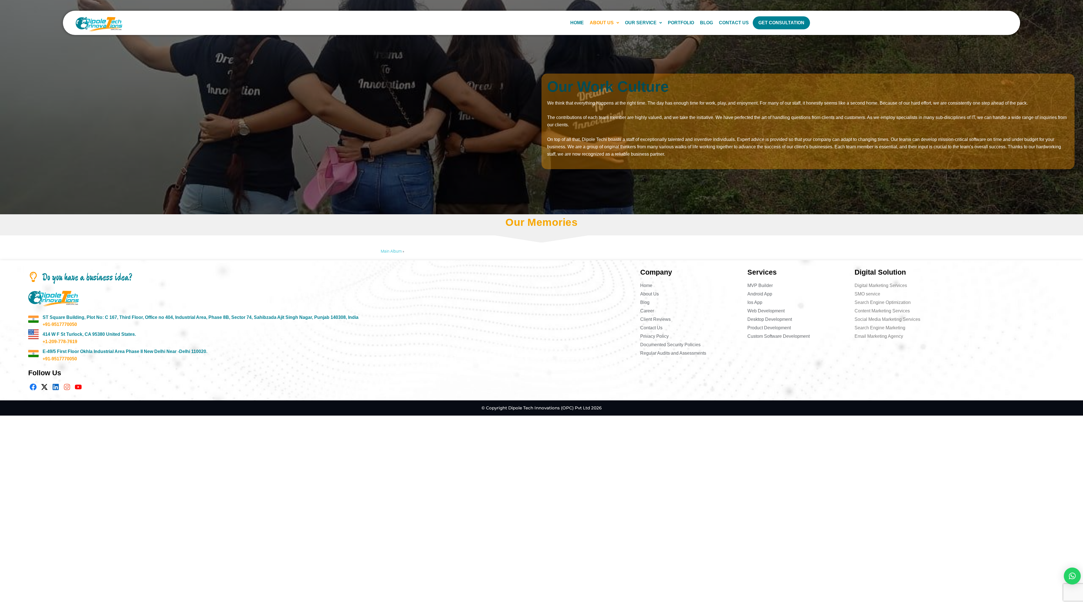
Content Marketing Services (882, 310)
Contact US (734, 22)
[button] (604, 22)
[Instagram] (67, 387)
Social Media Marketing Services (887, 319)
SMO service (867, 294)
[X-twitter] (44, 387)
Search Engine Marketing (880, 327)
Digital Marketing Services (881, 285)
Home (577, 22)
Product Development (769, 327)
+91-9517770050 (60, 324)
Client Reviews (655, 319)
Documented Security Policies (670, 344)
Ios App (754, 302)
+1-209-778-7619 (60, 341)
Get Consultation (781, 22)
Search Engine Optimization (883, 302)
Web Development (766, 310)
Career (647, 310)
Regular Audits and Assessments (673, 353)
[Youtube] (78, 387)
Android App (759, 294)
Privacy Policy (654, 336)
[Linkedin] (56, 387)
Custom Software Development (778, 336)
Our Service (641, 22)
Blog (706, 22)
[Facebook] (33, 387)
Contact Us (651, 327)
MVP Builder (760, 285)
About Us (602, 22)
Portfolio (681, 22)
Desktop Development (769, 319)
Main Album (391, 251)
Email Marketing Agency (879, 336)
